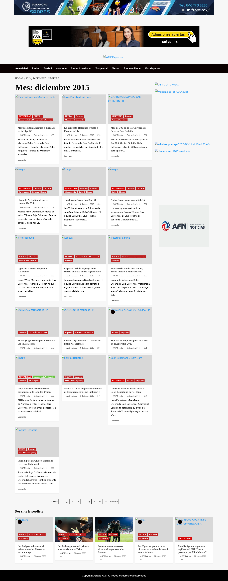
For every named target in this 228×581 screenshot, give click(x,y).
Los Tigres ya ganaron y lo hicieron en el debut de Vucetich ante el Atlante (154, 549)
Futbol (35, 68)
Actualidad (21, 68)
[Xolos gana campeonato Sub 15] (130, 181)
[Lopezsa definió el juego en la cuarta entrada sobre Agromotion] (84, 249)
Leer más (22, 160)
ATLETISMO (117, 116)
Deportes (48, 120)
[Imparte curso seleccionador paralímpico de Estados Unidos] (37, 370)
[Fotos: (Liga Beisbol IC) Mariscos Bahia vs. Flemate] (84, 322)
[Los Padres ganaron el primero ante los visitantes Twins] (74, 529)
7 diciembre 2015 (41, 135)
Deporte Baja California (44, 377)
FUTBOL (47, 188)
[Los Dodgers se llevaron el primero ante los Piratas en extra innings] (34, 529)
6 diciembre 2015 (87, 204)
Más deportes (152, 68)
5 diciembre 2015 (87, 396)
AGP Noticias (25, 135)
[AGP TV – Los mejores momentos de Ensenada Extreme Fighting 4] (84, 370)
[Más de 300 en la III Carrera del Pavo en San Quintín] (130, 109)
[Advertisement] (180, 117)
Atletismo (61, 68)
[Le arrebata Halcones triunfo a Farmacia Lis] (84, 109)
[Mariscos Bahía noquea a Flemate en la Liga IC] (37, 109)
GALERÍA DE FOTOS (38, 333)
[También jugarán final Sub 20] (84, 181)
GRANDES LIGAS (37, 535)
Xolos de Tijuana (39, 192)
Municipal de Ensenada (74, 120)
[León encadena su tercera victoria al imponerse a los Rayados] (114, 529)
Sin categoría (24, 192)
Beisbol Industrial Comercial (30, 120)
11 (106, 501)
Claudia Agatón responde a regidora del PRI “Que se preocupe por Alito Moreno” (192, 549)
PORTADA (23, 538)
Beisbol (48, 68)
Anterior (54, 501)
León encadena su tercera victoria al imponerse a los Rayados (111, 549)
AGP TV (115, 333)
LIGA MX (113, 535)
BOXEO (130, 381)
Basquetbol (101, 68)
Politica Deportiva (119, 120)
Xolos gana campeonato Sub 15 (128, 200)
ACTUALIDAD (25, 116)
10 (100, 501)
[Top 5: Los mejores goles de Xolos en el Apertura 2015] (130, 322)
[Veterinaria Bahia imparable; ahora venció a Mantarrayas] (130, 249)
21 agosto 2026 (40, 556)
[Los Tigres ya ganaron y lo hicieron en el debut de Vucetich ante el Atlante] (154, 529)
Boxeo (115, 68)
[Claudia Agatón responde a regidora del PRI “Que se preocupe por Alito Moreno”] (194, 529)
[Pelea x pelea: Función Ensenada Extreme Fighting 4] (37, 442)
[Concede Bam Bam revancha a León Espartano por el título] (130, 370)
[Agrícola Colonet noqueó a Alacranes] (37, 249)
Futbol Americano (81, 68)
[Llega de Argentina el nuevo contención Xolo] (37, 181)
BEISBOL (38, 116)
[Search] (211, 68)
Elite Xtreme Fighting (74, 381)
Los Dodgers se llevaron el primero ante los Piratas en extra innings (31, 549)
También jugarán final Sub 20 (80, 200)
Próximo (113, 501)
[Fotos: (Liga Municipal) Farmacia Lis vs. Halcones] (37, 322)
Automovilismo (132, 68)
